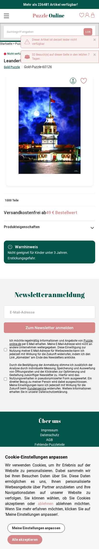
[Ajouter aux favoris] (83, 81)
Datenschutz (49, 435)
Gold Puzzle (12, 67)
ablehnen (45, 503)
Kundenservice (36, 388)
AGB (49, 440)
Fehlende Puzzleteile (50, 445)
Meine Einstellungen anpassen (36, 528)
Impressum (49, 430)
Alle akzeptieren (25, 540)
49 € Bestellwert (61, 212)
